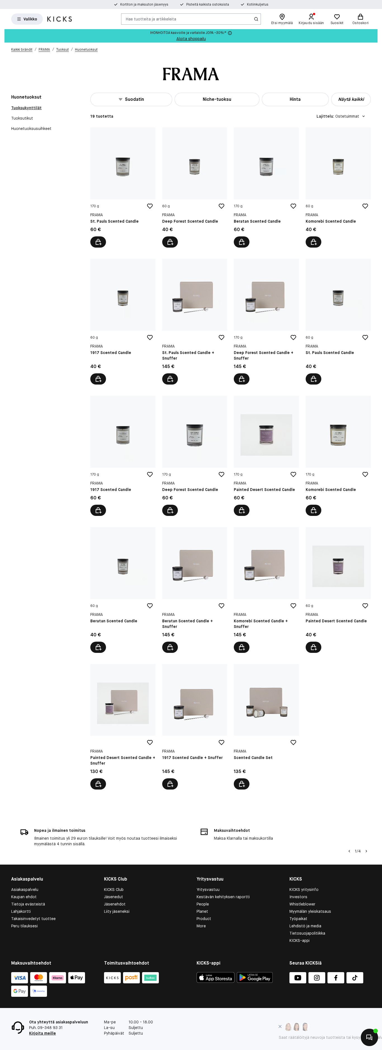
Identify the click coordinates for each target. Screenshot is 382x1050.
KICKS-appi (299, 940)
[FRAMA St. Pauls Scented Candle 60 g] (338, 322)
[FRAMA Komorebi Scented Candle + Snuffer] (266, 590)
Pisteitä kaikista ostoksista (207, 4)
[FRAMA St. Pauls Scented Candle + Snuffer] (194, 322)
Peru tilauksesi (24, 925)
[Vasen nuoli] (349, 851)
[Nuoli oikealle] (366, 851)
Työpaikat (298, 918)
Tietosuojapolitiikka (307, 933)
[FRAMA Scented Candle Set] (266, 727)
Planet (202, 911)
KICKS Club (114, 889)
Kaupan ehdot (24, 896)
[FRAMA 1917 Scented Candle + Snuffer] (194, 727)
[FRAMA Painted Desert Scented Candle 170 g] (266, 456)
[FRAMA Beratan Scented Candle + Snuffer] (194, 590)
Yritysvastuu (208, 889)
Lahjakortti (21, 911)
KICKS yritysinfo (304, 889)
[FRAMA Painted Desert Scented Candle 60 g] (338, 590)
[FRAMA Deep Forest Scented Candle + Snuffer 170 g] (266, 322)
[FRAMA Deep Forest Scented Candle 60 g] (194, 187)
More (201, 925)
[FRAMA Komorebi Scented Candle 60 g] (338, 187)
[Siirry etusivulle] (59, 19)
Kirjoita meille (42, 1033)
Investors (298, 896)
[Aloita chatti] (369, 1037)
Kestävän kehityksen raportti (223, 896)
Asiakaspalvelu (24, 889)
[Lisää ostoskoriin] (98, 242)
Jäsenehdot (115, 904)
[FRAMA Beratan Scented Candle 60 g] (122, 590)
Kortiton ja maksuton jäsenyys (144, 4)
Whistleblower (302, 904)
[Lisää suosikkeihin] (149, 206)
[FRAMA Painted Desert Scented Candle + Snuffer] (122, 727)
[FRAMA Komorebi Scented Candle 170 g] (338, 456)
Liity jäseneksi (116, 911)
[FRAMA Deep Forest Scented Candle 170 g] (194, 456)
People (203, 904)
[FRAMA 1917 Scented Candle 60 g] (122, 322)
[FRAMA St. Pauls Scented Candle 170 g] (122, 187)
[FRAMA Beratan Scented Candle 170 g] (266, 187)
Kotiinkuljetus (257, 4)
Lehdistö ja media (305, 925)
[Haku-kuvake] (256, 19)
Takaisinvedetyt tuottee (33, 918)
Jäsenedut (113, 896)
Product (204, 918)
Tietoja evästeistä (28, 904)
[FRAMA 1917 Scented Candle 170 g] (122, 456)
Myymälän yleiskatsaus (310, 911)
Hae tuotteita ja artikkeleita (151, 18)
